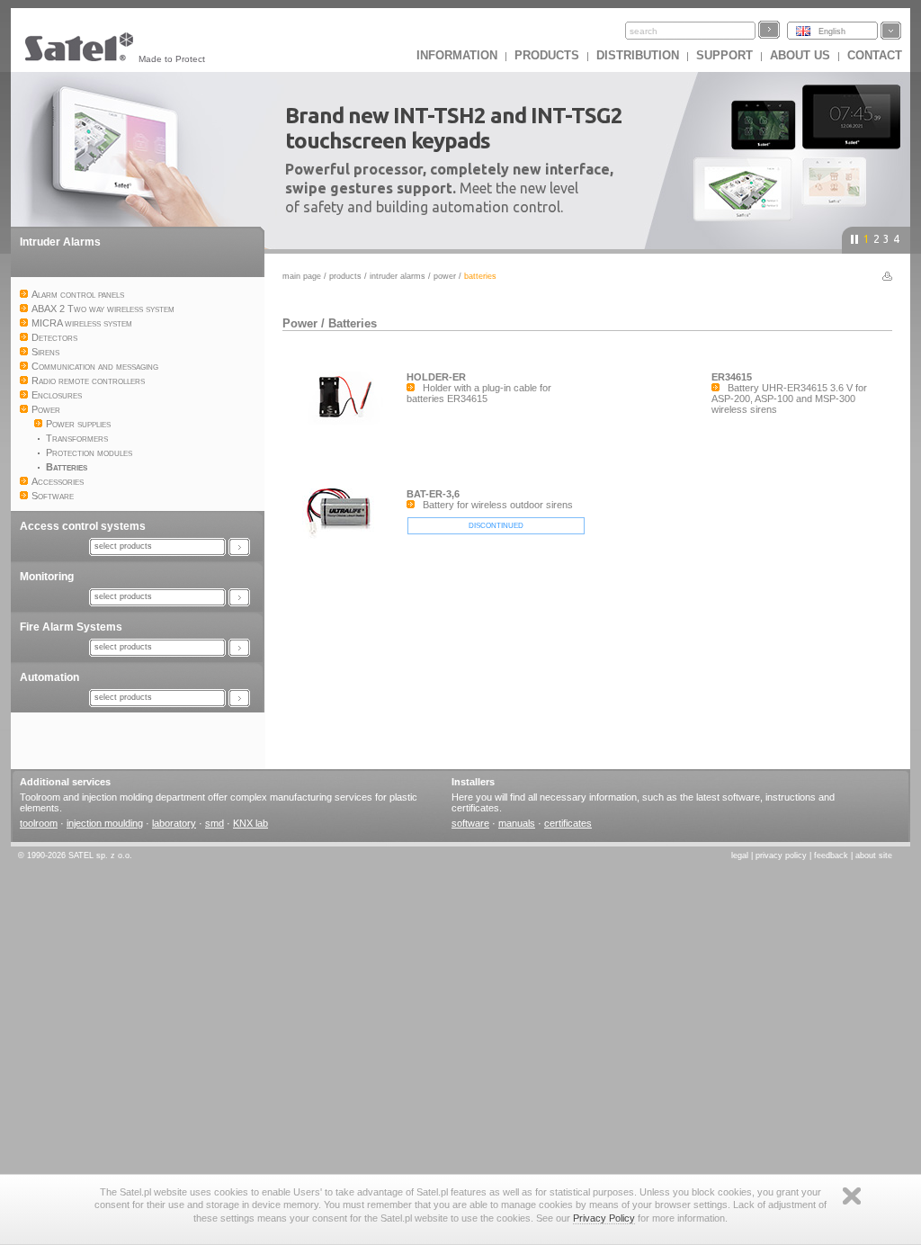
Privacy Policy (604, 1218)
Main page (301, 276)
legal (739, 855)
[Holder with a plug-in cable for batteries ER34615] (344, 453)
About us (800, 55)
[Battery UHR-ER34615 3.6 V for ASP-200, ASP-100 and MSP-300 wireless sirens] (649, 457)
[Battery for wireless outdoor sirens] (344, 574)
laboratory (174, 823)
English (831, 31)
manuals (516, 823)
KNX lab (250, 823)
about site (873, 855)
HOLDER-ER (436, 377)
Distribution (637, 55)
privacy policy (781, 855)
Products (546, 55)
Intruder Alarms (60, 242)
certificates (568, 823)
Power (445, 276)
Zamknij (852, 1196)
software (470, 823)
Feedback (831, 855)
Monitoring (47, 576)
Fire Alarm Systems (71, 627)
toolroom (39, 823)
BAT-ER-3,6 (433, 493)
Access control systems (83, 526)
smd (214, 823)
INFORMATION (456, 55)
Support (724, 55)
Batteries (352, 323)
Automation (49, 677)
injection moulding (105, 823)
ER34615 (731, 377)
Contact (874, 55)
